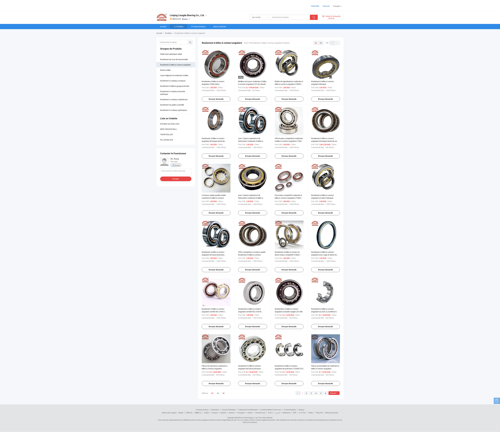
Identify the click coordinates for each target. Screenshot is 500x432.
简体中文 (189, 413)
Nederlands (286, 413)
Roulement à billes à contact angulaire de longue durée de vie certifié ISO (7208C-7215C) (324, 141)
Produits (179, 26)
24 (212, 393)
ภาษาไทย (302, 413)
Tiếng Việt (319, 413)
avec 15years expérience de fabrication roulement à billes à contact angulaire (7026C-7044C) (251, 141)
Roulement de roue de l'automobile (174, 59)
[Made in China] (173, 5)
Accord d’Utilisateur (229, 410)
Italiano (250, 413)
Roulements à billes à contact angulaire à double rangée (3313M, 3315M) (289, 312)
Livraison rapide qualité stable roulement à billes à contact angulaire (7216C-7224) (214, 198)
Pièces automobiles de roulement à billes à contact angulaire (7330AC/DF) (325, 369)
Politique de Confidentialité (247, 410)
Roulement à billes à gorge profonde (174, 86)
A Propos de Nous (198, 26)
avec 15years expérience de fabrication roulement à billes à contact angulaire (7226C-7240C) (251, 198)
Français (215, 413)
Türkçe (310, 413)
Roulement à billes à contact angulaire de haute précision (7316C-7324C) (213, 255)
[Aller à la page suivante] (337, 43)
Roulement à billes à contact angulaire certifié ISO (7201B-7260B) (250, 312)
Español (223, 413)
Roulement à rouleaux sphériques (173, 110)
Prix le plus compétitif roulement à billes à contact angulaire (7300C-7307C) (288, 198)
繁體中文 (198, 413)
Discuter (177, 165)
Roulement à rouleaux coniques (172, 80)
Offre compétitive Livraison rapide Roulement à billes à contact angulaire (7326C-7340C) (251, 255)
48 (223, 393)
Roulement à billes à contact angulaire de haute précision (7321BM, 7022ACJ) (249, 369)
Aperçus (301, 410)
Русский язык (260, 413)
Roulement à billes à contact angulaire (175, 64)
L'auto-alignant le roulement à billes (174, 75)
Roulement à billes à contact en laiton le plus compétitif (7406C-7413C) (287, 255)
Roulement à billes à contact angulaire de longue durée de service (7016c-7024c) (213, 141)
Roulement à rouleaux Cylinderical (173, 99)
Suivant (333, 393)
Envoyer (176, 179)
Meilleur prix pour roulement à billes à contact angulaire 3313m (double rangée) (252, 84)
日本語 (206, 413)
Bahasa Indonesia (332, 413)
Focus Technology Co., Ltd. (248, 418)
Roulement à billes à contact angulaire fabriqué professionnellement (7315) (322, 84)
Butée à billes (165, 70)
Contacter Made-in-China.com (270, 410)
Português (241, 413)
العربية (277, 413)
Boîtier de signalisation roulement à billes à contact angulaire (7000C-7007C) (289, 84)
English (180, 413)
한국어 (270, 413)
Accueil (163, 26)
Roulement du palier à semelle (172, 105)
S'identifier (315, 6)
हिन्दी (294, 413)
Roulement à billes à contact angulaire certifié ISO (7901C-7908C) (213, 312)
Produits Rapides (290, 410)
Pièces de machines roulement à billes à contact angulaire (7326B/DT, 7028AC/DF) (214, 369)
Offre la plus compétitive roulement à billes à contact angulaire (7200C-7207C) (289, 141)
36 (218, 393)
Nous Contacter (219, 26)
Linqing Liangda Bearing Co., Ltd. (187, 15)
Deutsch (232, 413)
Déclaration (215, 410)
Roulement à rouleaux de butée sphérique (172, 92)
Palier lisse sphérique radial (171, 54)
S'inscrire (326, 6)
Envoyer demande (216, 99)
